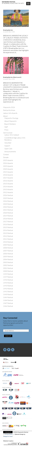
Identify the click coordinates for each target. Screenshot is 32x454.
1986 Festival (8, 306)
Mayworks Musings (11, 118)
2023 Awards (8, 166)
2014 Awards (8, 187)
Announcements (10, 152)
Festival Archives (9, 110)
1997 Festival (8, 277)
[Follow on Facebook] (8, 349)
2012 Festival (8, 236)
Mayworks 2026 (9, 107)
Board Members (10, 124)
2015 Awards (8, 184)
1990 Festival (8, 294)
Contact (6, 154)
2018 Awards (8, 175)
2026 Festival (8, 195)
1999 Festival (8, 274)
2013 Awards (8, 189)
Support (7, 146)
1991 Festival (8, 292)
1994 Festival (8, 283)
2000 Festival (8, 271)
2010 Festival (8, 242)
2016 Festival (8, 224)
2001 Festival (8, 268)
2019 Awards (8, 172)
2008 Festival (8, 248)
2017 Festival (8, 222)
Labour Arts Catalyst (11, 135)
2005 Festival (8, 257)
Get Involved (7, 133)
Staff (6, 127)
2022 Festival (8, 207)
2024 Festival (8, 201)
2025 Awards (8, 160)
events (6, 31)
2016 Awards (8, 181)
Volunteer (7, 143)
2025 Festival (8, 198)
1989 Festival (8, 297)
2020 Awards (8, 169)
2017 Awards (8, 178)
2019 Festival (8, 216)
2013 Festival (8, 233)
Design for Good (7, 436)
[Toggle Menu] (28, 3)
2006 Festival (8, 254)
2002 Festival (8, 265)
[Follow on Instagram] (4, 349)
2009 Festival (8, 245)
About (5, 116)
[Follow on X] (12, 349)
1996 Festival (8, 280)
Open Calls (8, 149)
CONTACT (8, 432)
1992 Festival (8, 289)
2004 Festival (8, 259)
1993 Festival (8, 286)
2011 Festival (8, 239)
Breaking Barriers (8, 30)
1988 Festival (8, 300)
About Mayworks (10, 121)
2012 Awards (8, 192)
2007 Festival (8, 251)
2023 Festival (8, 204)
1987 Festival (8, 303)
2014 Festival (8, 230)
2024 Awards (8, 163)
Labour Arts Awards (10, 113)
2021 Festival (8, 210)
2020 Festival (8, 213)
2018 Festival (8, 219)
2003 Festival (8, 262)
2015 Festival (8, 227)
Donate (5, 157)
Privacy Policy (9, 434)
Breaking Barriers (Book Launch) (12, 77)
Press (6, 130)
